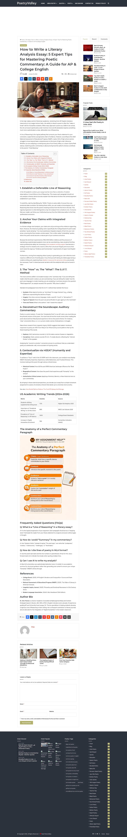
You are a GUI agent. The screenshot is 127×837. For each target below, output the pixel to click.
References (28, 179)
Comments (104, 39)
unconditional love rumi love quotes (74, 791)
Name (22, 704)
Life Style (27, 39)
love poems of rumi (70, 750)
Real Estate (87, 223)
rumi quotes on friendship (72, 773)
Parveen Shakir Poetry (90, 201)
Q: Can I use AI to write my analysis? (38, 177)
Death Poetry (88, 243)
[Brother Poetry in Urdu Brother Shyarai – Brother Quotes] (88, 58)
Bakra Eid (87, 198)
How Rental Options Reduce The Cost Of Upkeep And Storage (45, 389)
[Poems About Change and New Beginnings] (44, 744)
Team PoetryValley (46, 834)
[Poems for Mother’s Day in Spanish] (59, 755)
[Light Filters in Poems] (51, 763)
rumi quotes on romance (71, 776)
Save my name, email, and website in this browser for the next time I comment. (43, 718)
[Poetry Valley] (26, 3)
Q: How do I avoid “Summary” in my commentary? (41, 174)
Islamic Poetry (88, 190)
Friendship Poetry (89, 256)
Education (87, 187)
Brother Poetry (88, 207)
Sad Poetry (80, 782)
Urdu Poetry (51, 3)
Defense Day (88, 218)
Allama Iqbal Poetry (89, 254)
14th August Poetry (89, 212)
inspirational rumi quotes (71, 747)
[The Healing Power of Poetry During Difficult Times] (48, 654)
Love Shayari (88, 248)
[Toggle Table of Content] (54, 153)
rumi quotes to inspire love (72, 779)
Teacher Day (87, 220)
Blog (85, 176)
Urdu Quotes (87, 209)
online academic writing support (55, 244)
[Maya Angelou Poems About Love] (51, 746)
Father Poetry (88, 237)
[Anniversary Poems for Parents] (44, 754)
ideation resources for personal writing (55, 260)
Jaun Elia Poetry (88, 204)
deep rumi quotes (70, 744)
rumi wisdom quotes (70, 782)
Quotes (61, 3)
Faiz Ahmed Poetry (89, 231)
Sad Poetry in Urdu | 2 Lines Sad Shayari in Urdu (100, 138)
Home (43, 3)
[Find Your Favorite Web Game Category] (67, 654)
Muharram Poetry (89, 229)
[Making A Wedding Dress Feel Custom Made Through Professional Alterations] (28, 654)
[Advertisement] (63, 21)
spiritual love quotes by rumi (72, 785)
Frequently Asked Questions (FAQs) (35, 170)
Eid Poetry (87, 193)
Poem (86, 173)
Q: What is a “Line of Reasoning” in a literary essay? (41, 172)
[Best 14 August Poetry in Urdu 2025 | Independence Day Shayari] (88, 88)
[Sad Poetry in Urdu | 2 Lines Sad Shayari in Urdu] (88, 137)
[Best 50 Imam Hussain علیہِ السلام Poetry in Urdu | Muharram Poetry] (88, 48)
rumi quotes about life (71, 767)
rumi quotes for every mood (72, 770)
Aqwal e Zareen (88, 215)
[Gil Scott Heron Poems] (59, 763)
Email (22, 711)
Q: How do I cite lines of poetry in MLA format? (40, 175)
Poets (70, 3)
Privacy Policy (101, 3)
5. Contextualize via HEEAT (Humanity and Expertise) (40, 164)
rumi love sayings (70, 759)
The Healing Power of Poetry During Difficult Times (47, 661)
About (107, 834)
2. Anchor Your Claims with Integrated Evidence (38, 158)
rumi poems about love (71, 764)
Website (51, 711)
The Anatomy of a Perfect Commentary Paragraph (39, 168)
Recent (94, 39)
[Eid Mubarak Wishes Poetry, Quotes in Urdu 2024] (88, 146)
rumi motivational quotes (72, 762)
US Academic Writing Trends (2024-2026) (37, 166)
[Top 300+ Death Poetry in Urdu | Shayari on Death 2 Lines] (88, 78)
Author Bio (29, 181)
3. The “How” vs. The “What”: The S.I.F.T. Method (39, 160)
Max (24, 74)
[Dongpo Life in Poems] (59, 745)
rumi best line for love (71, 753)
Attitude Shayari (88, 245)
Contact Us (89, 3)
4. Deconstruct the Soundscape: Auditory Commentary (40, 162)
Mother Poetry (88, 240)
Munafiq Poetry (88, 195)
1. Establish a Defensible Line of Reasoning (37, 156)
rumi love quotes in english (72, 756)
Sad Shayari (79, 3)
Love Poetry (87, 234)
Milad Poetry (87, 226)
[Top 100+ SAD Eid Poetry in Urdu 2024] (88, 157)
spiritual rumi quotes (70, 788)
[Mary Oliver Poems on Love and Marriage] (44, 765)
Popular (85, 39)
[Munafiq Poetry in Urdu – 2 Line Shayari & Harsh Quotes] (88, 68)
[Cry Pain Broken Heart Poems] (51, 754)
